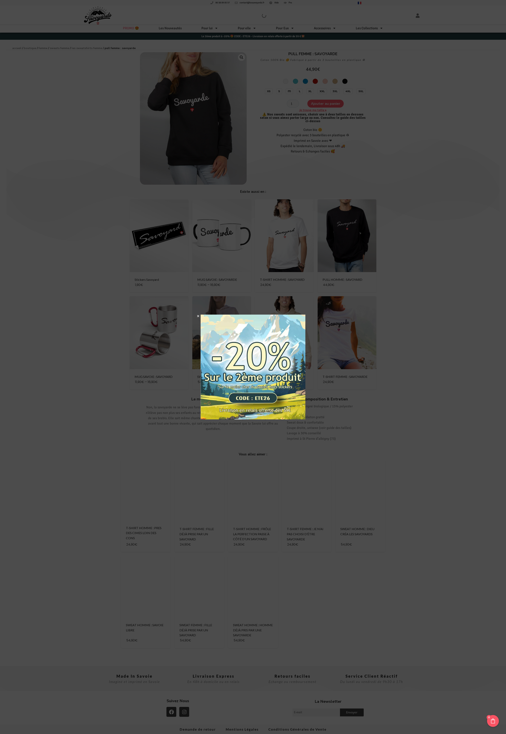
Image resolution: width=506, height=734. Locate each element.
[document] (253, 367)
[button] (198, 316)
